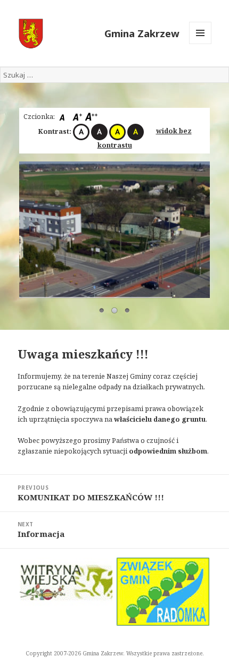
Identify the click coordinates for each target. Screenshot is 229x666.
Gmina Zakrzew (141, 33)
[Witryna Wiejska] (66, 583)
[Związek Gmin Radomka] (162, 592)
